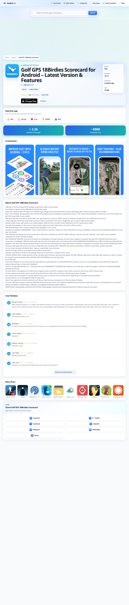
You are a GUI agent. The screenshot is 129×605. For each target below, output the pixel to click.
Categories (82, 3)
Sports (14, 57)
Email (35, 435)
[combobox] (64, 13)
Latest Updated (109, 3)
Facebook (35, 424)
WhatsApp (94, 430)
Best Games (68, 3)
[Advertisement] (64, 34)
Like (10, 119)
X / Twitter (95, 418)
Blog (122, 3)
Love (34, 119)
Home (7, 57)
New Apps (95, 3)
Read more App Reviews (63, 372)
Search (92, 13)
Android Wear (34, 89)
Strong (22, 119)
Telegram (35, 430)
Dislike (46, 119)
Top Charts (56, 3)
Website (43, 101)
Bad (58, 119)
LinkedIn (94, 424)
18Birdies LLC (28, 85)
